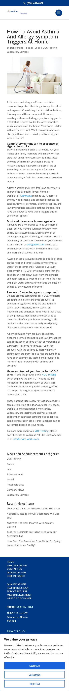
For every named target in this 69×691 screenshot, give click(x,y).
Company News (15, 489)
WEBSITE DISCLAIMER (19, 598)
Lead (9, 469)
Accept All (34, 665)
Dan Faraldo (16, 47)
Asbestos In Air (15, 474)
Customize (35, 674)
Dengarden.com (35, 244)
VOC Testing (50, 47)
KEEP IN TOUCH (16, 575)
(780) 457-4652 (34, 3)
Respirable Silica (15, 484)
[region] (34, 662)
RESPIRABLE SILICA (17, 587)
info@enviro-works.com (26, 439)
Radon (10, 464)
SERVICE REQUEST (17, 591)
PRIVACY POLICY (16, 631)
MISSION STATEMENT (19, 594)
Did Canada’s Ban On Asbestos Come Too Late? (33, 508)
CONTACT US (14, 568)
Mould (10, 479)
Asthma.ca (26, 195)
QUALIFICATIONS (16, 572)
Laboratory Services (18, 51)
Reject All (34, 683)
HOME (10, 561)
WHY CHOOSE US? (17, 565)
